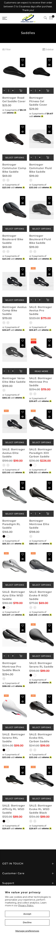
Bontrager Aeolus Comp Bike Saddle (14, 311)
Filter (8, 49)
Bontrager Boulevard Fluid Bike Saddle (40, 239)
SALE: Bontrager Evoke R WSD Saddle (40, 595)
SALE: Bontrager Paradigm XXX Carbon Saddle (40, 453)
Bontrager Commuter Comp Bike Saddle (14, 168)
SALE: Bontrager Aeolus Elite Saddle (13, 453)
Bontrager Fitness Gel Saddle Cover (38, 101)
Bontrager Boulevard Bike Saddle (12, 239)
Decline (27, 922)
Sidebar (50, 49)
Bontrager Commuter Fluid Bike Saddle (40, 168)
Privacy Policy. (26, 905)
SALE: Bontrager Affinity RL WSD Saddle (13, 809)
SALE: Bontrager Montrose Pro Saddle (40, 382)
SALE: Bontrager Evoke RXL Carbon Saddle (40, 738)
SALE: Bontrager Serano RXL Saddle (13, 738)
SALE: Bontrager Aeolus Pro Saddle (40, 311)
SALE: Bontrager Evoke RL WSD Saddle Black (40, 809)
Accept (27, 913)
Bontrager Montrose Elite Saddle (39, 524)
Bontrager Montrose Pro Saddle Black (11, 667)
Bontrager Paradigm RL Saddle (11, 524)
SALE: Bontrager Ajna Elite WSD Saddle (13, 595)
